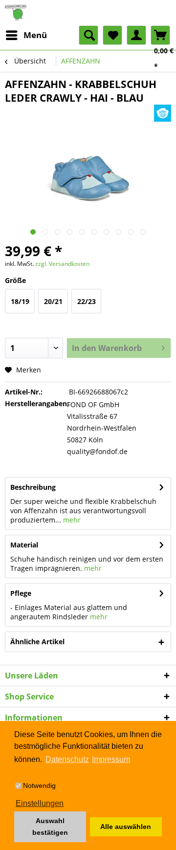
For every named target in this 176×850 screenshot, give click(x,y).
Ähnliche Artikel (37, 641)
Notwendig (39, 785)
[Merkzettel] (112, 35)
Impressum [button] (111, 759)
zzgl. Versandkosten (62, 264)
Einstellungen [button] (40, 803)
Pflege (20, 593)
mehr (71, 519)
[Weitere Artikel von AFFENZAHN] (162, 113)
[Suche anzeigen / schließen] (88, 35)
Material (24, 544)
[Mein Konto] (136, 35)
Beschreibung (33, 487)
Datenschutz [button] (67, 759)
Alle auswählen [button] (125, 826)
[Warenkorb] (160, 35)
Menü (35, 35)
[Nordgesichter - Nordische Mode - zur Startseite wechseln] (88, 13)
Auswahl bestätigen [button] (50, 826)
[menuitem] (26, 35)
